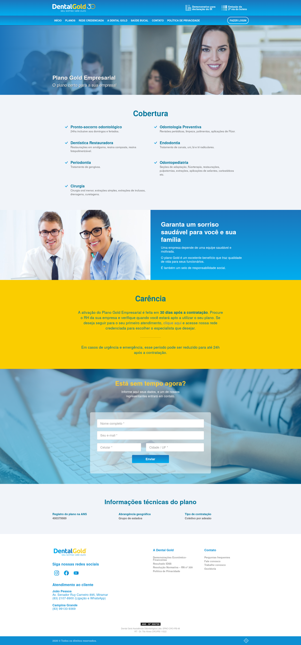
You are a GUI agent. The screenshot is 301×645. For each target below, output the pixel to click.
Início (58, 20)
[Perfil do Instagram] (56, 573)
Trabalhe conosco (215, 564)
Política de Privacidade (183, 20)
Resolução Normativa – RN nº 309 (173, 567)
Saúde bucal (139, 20)
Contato (158, 20)
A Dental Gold (117, 20)
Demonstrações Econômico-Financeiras (170, 558)
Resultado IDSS (162, 563)
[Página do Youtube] (76, 573)
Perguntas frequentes (217, 557)
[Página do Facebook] (66, 573)
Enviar (150, 459)
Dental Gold (73, 8)
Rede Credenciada (91, 20)
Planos (70, 20)
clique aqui (172, 322)
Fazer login (238, 20)
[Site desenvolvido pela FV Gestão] (246, 640)
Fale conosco (212, 561)
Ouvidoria (210, 568)
